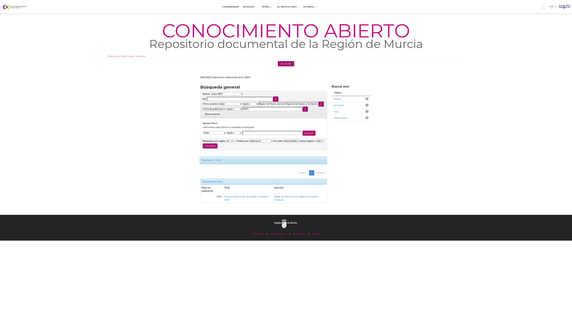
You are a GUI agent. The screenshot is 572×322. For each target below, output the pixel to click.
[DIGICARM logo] (47, 6)
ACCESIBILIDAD (278, 234)
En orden (278, 141)
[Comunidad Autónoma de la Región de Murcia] (286, 223)
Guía (336, 112)
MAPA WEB (299, 234)
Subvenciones (341, 118)
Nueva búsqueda (212, 114)
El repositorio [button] (288, 7)
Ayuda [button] (266, 7)
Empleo (337, 99)
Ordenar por (242, 141)
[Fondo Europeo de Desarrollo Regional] (500, 8)
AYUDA (316, 234)
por (204, 99)
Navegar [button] (249, 7)
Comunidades (230, 7)
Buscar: (206, 94)
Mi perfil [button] (309, 7)
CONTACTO (257, 234)
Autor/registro (307, 141)
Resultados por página (214, 141)
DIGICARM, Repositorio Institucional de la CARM (225, 77)
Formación (339, 105)
